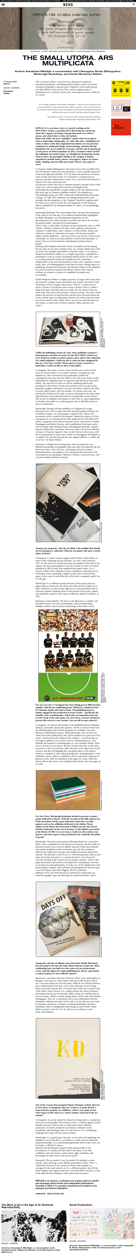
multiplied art (56, 1194)
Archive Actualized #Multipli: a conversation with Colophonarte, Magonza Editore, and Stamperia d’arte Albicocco (30, 1250)
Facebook (7, 91)
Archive (6, 88)
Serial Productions (80, 1205)
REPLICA (6, 84)
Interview (15, 88)
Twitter (6, 93)
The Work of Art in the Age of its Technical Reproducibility (27, 1206)
